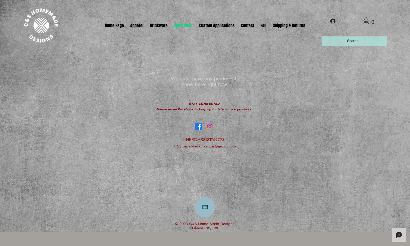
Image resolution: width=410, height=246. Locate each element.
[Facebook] (198, 126)
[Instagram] (209, 126)
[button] (137, 25)
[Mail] (205, 207)
